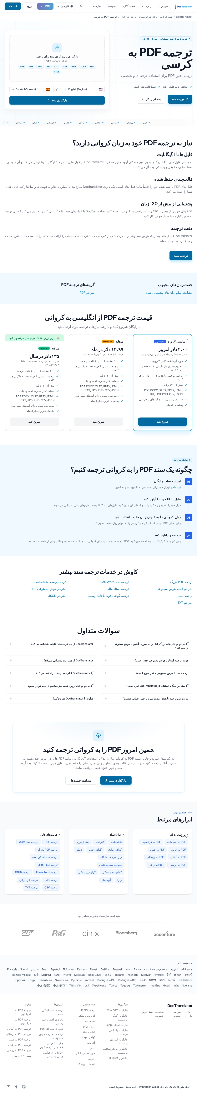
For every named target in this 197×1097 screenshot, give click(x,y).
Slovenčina (61, 980)
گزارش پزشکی (87, 872)
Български (140, 969)
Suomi (24, 969)
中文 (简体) (59, 985)
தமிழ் (176, 985)
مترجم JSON (57, 596)
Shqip (31, 980)
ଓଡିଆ (162, 980)
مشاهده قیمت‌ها (81, 780)
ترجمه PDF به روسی (19, 1050)
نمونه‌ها (112, 5)
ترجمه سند (178, 99)
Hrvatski (159, 974)
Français (12, 969)
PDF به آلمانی (178, 857)
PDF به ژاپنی (156, 864)
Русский (76, 980)
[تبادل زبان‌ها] (56, 89)
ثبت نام (13, 6)
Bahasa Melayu (21, 974)
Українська (99, 985)
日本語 (108, 974)
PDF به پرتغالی (155, 857)
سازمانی (96, 5)
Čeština (105, 969)
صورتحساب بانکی (85, 1053)
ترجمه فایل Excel (48, 864)
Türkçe (113, 985)
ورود (29, 6)
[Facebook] (16, 1087)
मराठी (35, 974)
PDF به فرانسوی (151, 841)
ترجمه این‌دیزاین (28, 880)
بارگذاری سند (117, 780)
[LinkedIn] (24, 1087)
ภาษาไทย (154, 985)
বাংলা (128, 969)
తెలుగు (166, 985)
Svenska (187, 985)
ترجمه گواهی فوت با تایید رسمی (108, 596)
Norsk (171, 980)
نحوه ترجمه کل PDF (51, 1028)
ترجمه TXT (31, 887)
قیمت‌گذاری (128, 5)
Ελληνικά (68, 969)
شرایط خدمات (177, 1013)
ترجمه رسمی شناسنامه (50, 582)
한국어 (67, 974)
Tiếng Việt (75, 985)
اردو (86, 985)
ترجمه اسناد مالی (118, 589)
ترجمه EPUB (22, 872)
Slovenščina (45, 980)
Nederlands (185, 980)
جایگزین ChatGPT (117, 1010)
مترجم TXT (185, 603)
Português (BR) (127, 980)
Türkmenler (139, 985)
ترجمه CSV (51, 887)
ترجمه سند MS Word (115, 582)
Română (89, 980)
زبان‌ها (148, 6)
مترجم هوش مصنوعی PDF (48, 589)
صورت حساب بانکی (110, 864)
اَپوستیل (106, 880)
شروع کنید (163, 421)
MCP (48, 6)
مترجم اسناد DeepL (116, 1024)
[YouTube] (8, 1087)
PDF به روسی (178, 864)
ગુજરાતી (188, 974)
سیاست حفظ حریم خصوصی (153, 1013)
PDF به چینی (157, 849)
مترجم (165, 6)
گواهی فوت (95, 849)
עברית (177, 974)
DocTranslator (179, 1005)
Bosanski (118, 969)
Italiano (119, 974)
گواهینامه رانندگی (112, 872)
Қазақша (79, 974)
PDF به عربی (178, 849)
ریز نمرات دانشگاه (111, 857)
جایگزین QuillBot (118, 1058)
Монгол (46, 974)
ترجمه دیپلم (184, 596)
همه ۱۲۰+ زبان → (20, 1055)
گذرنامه (100, 841)
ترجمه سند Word (28, 841)
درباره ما (189, 1013)
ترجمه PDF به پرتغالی (18, 1034)
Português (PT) (106, 980)
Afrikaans (186, 969)
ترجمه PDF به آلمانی (19, 1028)
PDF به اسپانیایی (176, 841)
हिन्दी (169, 974)
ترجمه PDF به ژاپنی (19, 1044)
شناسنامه (116, 841)
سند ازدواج (83, 841)
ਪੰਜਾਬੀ (152, 980)
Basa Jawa (94, 974)
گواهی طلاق (115, 849)
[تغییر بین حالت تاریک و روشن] (81, 6)
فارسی (35, 969)
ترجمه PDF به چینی (20, 1039)
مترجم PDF (87, 292)
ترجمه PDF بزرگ (181, 582)
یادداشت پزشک (86, 1064)
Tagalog (125, 985)
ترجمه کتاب (51, 880)
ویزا (119, 880)
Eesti (44, 969)
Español (55, 969)
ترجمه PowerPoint (47, 872)
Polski (142, 980)
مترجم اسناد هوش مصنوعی (174, 589)
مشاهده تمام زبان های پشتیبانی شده (169, 292)
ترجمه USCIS (87, 1010)
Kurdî (57, 974)
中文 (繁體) (43, 985)
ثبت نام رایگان (153, 99)
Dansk (94, 969)
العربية (174, 969)
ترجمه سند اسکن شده (45, 857)
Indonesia (132, 974)
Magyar (146, 974)
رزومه (91, 1058)
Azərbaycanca (158, 969)
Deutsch (82, 969)
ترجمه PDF (51, 841)
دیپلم (79, 849)
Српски (20, 980)
